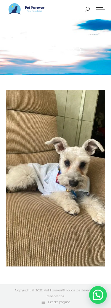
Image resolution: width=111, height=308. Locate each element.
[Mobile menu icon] (100, 9)
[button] (98, 295)
